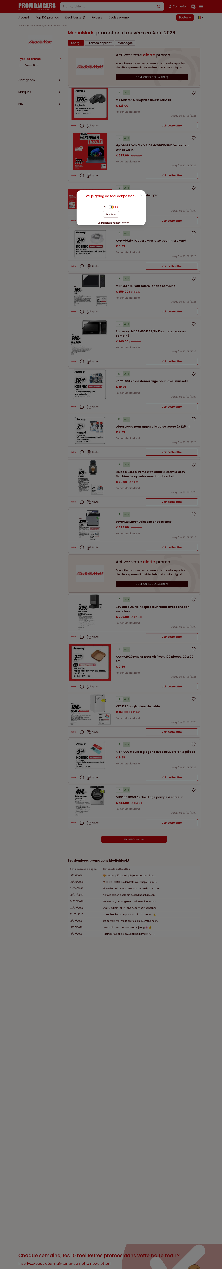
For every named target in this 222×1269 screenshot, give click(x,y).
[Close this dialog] (141, 195)
